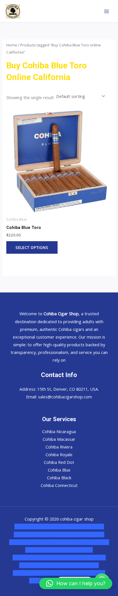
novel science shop (32, 526)
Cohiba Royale (59, 454)
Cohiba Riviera (59, 447)
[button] (75, 583)
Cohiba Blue (59, 470)
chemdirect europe (70, 526)
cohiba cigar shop (51, 565)
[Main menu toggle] (106, 11)
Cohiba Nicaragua (59, 431)
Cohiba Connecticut (59, 485)
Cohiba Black (59, 477)
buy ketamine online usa (61, 534)
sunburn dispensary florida (56, 557)
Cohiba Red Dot (59, 462)
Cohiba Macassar (59, 439)
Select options (31, 247)
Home (11, 45)
